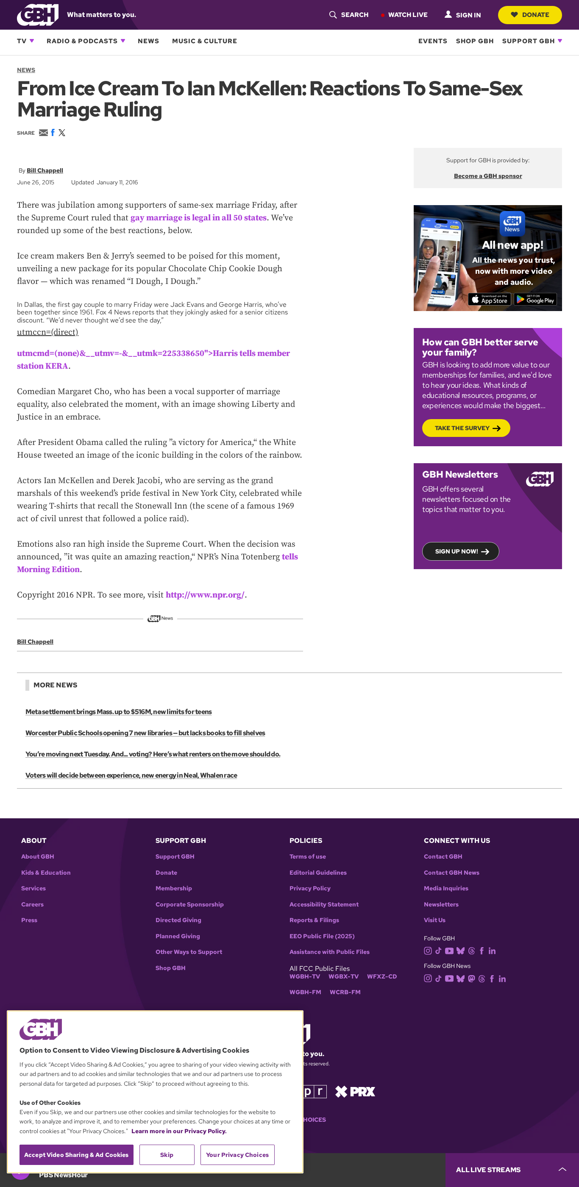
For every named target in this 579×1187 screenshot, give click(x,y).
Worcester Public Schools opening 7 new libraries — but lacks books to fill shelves (145, 732)
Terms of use (308, 856)
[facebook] (481, 950)
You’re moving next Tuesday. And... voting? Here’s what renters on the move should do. (152, 754)
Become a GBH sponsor (488, 176)
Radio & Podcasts (82, 40)
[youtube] (449, 949)
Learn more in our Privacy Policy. (179, 1131)
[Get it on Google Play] (535, 299)
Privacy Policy (310, 888)
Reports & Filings (314, 920)
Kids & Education (46, 872)
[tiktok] (438, 950)
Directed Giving (178, 920)
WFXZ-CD (382, 976)
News (148, 40)
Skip (166, 1155)
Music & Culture (204, 40)
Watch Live (408, 14)
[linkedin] (492, 950)
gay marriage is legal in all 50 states (199, 218)
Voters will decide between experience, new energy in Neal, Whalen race (131, 775)
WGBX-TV (343, 976)
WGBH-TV (305, 976)
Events (433, 40)
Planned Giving (178, 936)
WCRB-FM (345, 992)
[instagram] (428, 949)
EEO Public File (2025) (322, 936)
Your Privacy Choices (237, 1155)
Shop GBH (475, 40)
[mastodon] (471, 977)
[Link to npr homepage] (308, 1091)
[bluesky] (461, 950)
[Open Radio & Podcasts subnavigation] (123, 41)
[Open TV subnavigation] (32, 41)
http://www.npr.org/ (205, 595)
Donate (535, 14)
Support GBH (528, 40)
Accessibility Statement (324, 904)
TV (22, 40)
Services (33, 888)
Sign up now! (456, 551)
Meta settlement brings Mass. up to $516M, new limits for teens (118, 711)
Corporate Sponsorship (190, 904)
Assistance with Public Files (330, 952)
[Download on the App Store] (490, 299)
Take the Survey (462, 428)
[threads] (471, 950)
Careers (32, 904)
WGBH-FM (305, 992)
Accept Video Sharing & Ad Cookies (76, 1155)
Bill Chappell (45, 170)
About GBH (37, 856)
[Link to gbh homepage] (37, 14)
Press (29, 920)
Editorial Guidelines (318, 872)
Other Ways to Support (189, 952)
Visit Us (434, 920)
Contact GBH (443, 856)
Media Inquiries (446, 888)
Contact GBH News (451, 872)
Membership (174, 888)
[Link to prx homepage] (355, 1091)
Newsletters (441, 904)
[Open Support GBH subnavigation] (560, 41)
